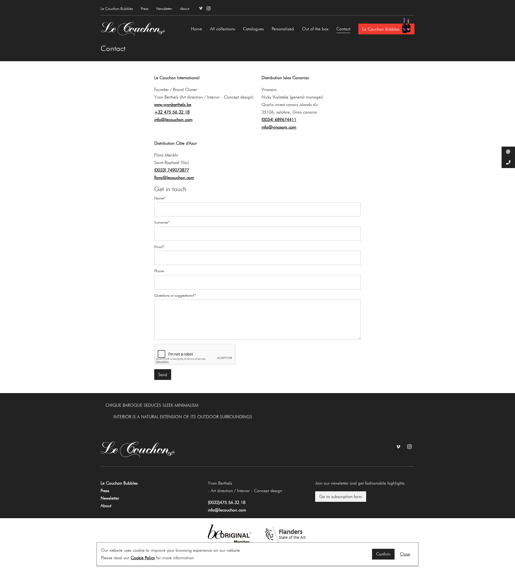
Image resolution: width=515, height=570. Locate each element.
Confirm (383, 554)
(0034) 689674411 (279, 119)
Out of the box (315, 28)
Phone (159, 271)
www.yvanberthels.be (172, 104)
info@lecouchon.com (173, 119)
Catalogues (253, 28)
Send (162, 374)
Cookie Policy (143, 557)
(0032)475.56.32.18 (226, 502)
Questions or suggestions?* (175, 295)
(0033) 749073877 (171, 170)
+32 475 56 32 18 (172, 112)
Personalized (283, 28)
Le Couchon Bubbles (117, 8)
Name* (159, 198)
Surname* (162, 222)
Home (196, 28)
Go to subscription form (340, 496)
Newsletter (164, 8)
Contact (343, 28)
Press (144, 8)
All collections (222, 28)
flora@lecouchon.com (174, 177)
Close (405, 554)
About (184, 8)
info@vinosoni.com (279, 127)
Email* (159, 247)
